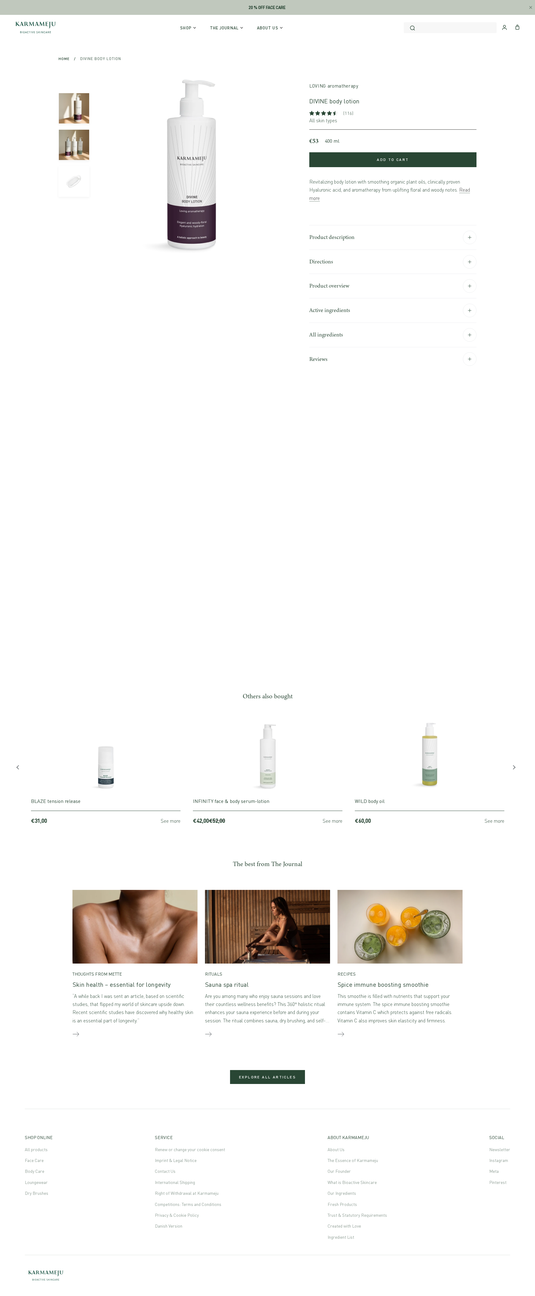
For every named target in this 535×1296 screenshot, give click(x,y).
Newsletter (499, 1149)
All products (36, 1149)
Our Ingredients (342, 1193)
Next (515, 769)
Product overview (329, 285)
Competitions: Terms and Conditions (188, 1204)
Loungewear (36, 1182)
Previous (20, 769)
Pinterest (498, 1182)
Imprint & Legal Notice (176, 1160)
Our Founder (339, 1171)
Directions (321, 261)
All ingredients (326, 334)
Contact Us (165, 1171)
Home (64, 58)
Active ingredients (329, 310)
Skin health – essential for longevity (121, 984)
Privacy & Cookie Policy (177, 1215)
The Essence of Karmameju (353, 1160)
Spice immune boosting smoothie (382, 984)
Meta (494, 1171)
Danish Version (168, 1226)
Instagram (498, 1160)
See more (171, 821)
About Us (336, 1149)
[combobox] (450, 27)
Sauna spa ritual (227, 984)
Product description (331, 237)
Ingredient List (341, 1237)
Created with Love (344, 1226)
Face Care (34, 1160)
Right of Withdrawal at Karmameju (187, 1193)
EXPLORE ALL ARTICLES (267, 1077)
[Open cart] (517, 26)
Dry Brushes (36, 1193)
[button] (324, 113)
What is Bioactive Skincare (352, 1182)
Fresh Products (342, 1204)
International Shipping (175, 1182)
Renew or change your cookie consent (190, 1149)
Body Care (34, 1171)
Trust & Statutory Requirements (357, 1215)
